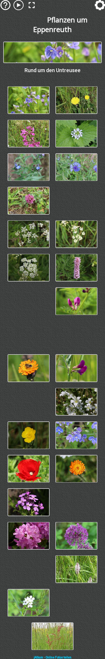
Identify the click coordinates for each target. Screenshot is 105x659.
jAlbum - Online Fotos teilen (52, 657)
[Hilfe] (5, 5)
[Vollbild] (32, 5)
